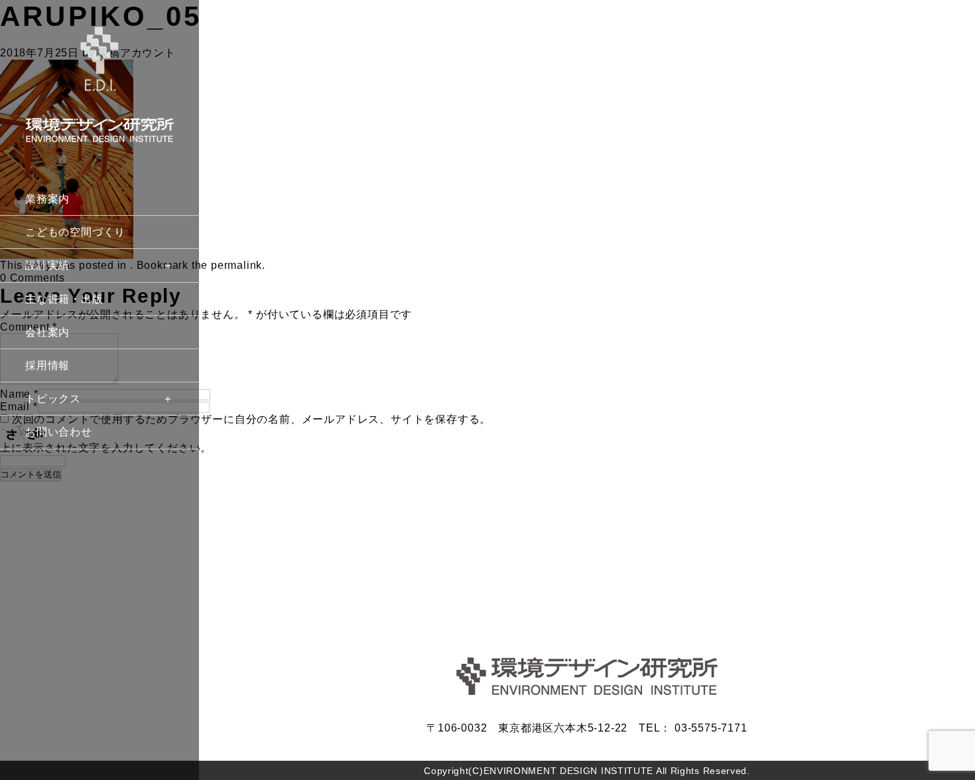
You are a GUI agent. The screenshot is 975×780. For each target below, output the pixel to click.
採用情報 (47, 365)
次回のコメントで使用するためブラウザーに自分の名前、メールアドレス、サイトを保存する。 (251, 419)
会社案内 (47, 332)
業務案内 (47, 198)
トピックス (53, 398)
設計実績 (47, 265)
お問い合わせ (58, 431)
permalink (236, 265)
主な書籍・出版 (64, 299)
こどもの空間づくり (75, 232)
